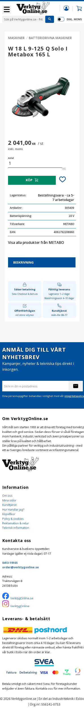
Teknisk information (15, 528)
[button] (6, 10)
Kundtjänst (9, 505)
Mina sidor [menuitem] (66, 8)
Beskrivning (23, 262)
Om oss (7, 496)
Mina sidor (9, 500)
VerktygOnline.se (21, 598)
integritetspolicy (74, 396)
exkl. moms (74, 19)
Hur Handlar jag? (13, 509)
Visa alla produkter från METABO (36, 242)
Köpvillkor (8, 514)
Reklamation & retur (15, 523)
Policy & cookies (13, 519)
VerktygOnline (19, 606)
